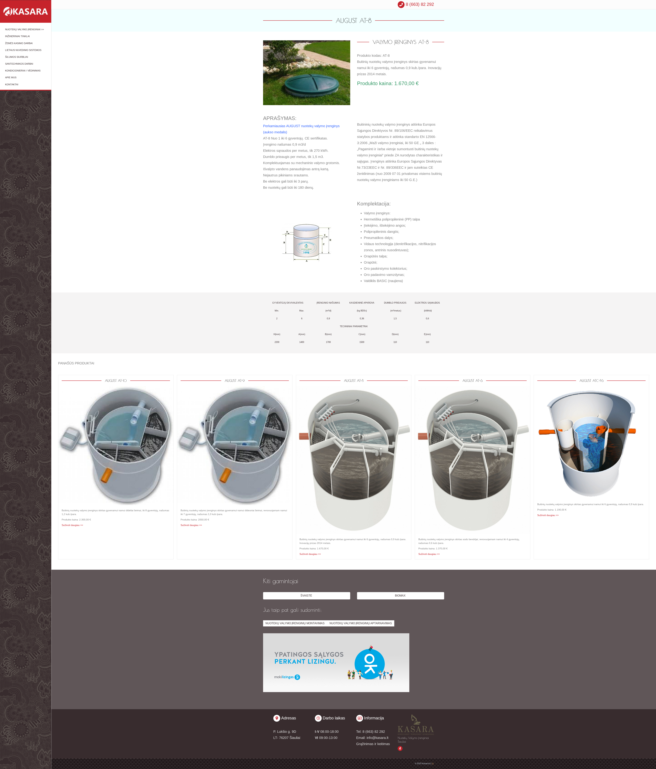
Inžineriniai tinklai (17, 36)
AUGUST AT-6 (472, 381)
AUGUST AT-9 (235, 381)
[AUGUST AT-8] (353, 460)
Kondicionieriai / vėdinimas (22, 70)
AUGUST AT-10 (116, 381)
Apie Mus (10, 77)
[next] (341, 77)
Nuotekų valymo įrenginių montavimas (295, 623)
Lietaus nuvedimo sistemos (23, 50)
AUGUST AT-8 (354, 381)
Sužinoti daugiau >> (72, 525)
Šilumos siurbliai (16, 57)
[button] (306, 595)
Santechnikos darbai (19, 63)
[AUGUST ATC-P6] (591, 442)
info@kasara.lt (377, 738)
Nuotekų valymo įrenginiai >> (24, 29)
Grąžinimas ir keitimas (373, 744)
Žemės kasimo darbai (19, 43)
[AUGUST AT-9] (234, 445)
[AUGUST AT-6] (472, 460)
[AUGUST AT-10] (115, 445)
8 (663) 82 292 (419, 4)
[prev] (271, 77)
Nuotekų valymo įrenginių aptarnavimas (361, 623)
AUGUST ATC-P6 (591, 381)
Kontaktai (11, 84)
